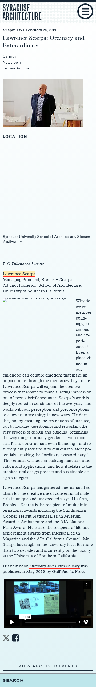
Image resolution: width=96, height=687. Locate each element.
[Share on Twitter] (6, 639)
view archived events (48, 666)
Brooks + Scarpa (57, 279)
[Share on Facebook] (15, 639)
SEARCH (13, 680)
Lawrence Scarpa (19, 273)
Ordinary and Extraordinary (54, 565)
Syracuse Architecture (22, 11)
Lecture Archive (16, 68)
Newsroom (12, 62)
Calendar (10, 56)
